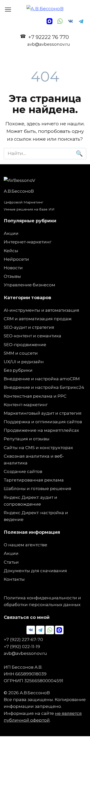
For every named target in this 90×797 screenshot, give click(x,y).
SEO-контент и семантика (32, 335)
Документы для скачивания (35, 570)
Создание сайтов (23, 471)
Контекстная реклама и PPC (35, 396)
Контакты (14, 579)
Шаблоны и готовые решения (37, 488)
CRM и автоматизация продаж (38, 318)
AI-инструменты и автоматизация (41, 310)
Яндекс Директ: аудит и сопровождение (30, 501)
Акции (11, 233)
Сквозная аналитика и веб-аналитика (34, 459)
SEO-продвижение (25, 344)
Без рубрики (18, 370)
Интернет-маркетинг (28, 241)
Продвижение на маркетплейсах (41, 430)
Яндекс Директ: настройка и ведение (36, 516)
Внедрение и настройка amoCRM (42, 378)
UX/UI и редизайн (24, 361)
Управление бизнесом (29, 284)
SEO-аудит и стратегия (29, 327)
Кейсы (11, 250)
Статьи (11, 562)
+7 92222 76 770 (48, 40)
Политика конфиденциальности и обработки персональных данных (42, 601)
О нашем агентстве (25, 544)
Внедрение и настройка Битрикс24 (44, 387)
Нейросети (16, 259)
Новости (13, 267)
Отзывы (12, 276)
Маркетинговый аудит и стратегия (43, 413)
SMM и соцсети (21, 353)
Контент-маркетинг (26, 404)
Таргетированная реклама (34, 480)
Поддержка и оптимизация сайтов (43, 421)
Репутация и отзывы (27, 438)
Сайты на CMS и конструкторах (38, 447)
